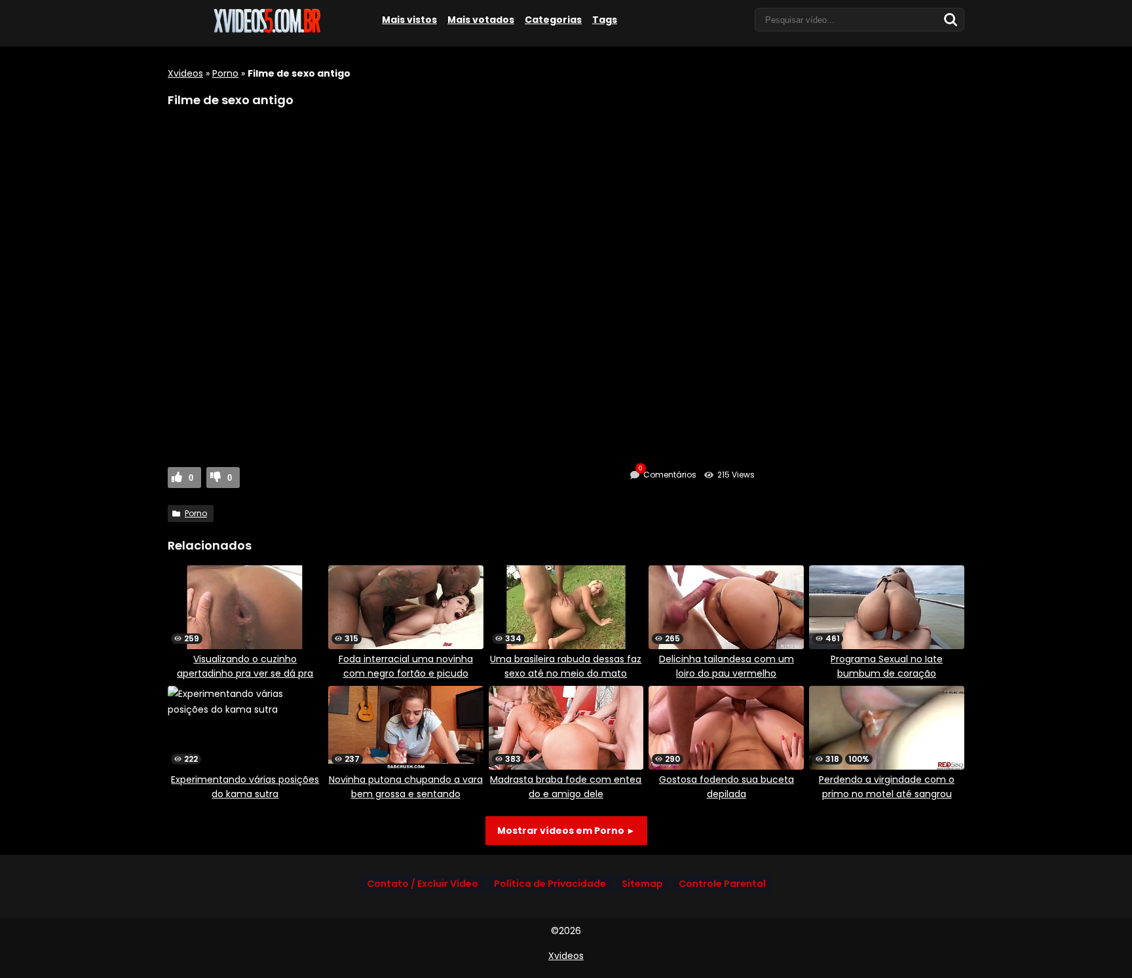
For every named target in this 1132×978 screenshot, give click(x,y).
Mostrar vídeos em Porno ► (566, 830)
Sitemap (642, 883)
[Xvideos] (266, 30)
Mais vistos (409, 19)
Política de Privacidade (550, 883)
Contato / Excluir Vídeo (422, 883)
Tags (604, 19)
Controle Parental (722, 883)
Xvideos (185, 73)
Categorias (553, 19)
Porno (225, 73)
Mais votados (480, 19)
